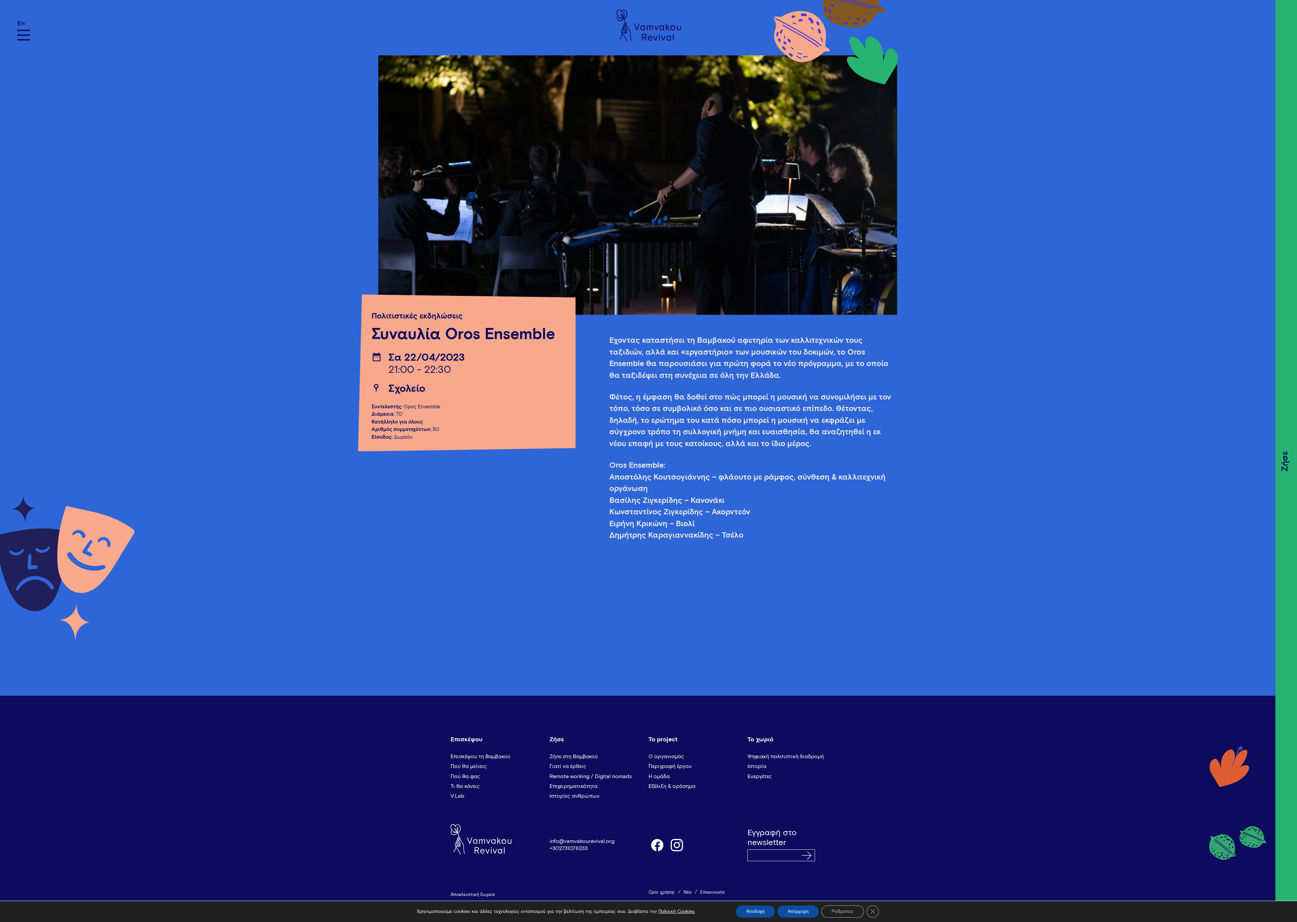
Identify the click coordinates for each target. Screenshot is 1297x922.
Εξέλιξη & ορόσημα (671, 786)
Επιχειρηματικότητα (573, 786)
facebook (656, 844)
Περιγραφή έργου (670, 766)
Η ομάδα (659, 776)
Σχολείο (406, 389)
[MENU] (23, 35)
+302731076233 (569, 848)
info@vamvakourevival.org (582, 841)
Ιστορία (756, 766)
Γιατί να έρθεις (568, 766)
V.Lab (457, 796)
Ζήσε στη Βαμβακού (574, 756)
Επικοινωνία (712, 892)
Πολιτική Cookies (676, 911)
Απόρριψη (798, 911)
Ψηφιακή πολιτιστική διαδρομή (785, 756)
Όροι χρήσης (661, 892)
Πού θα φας (465, 776)
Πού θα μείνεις (469, 766)
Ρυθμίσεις (843, 911)
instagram (677, 844)
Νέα (687, 892)
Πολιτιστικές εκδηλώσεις (417, 316)
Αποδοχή (755, 911)
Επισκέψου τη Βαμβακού (480, 756)
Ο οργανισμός (666, 756)
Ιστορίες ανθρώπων (575, 796)
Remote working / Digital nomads (591, 776)
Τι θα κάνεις (465, 786)
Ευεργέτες (759, 776)
